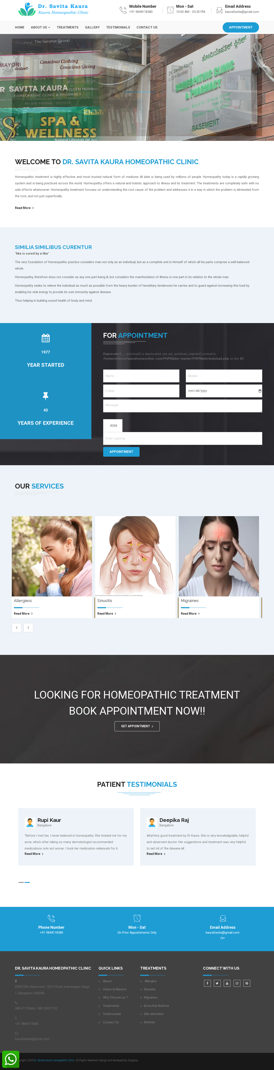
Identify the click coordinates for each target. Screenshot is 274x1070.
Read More (140, 88)
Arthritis (149, 1022)
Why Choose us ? (115, 997)
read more (22, 613)
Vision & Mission (115, 989)
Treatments (68, 27)
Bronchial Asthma (156, 1006)
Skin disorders (154, 1014)
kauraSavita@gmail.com (242, 12)
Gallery (92, 27)
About (107, 981)
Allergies (150, 981)
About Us (39, 27)
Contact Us (147, 27)
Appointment (241, 27)
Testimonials (118, 27)
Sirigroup (133, 1060)
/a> (223, 935)
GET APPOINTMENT (135, 726)
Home (19, 27)
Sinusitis (150, 989)
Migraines (150, 997)
